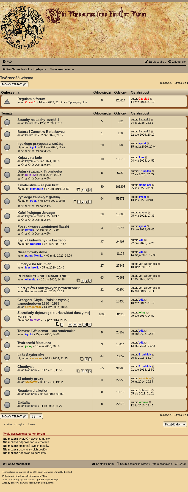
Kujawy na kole (29, 157)
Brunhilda (144, 171)
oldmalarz (36, 188)
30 (70, 324)
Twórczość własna (16, 78)
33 (84, 324)
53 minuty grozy (30, 378)
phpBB (30, 472)
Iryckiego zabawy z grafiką (38, 197)
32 (80, 324)
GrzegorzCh (33, 307)
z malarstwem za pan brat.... (39, 185)
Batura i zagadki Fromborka (39, 171)
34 (89, 324)
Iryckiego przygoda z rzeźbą (40, 143)
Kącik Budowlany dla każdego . (42, 240)
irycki (33, 147)
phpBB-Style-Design (47, 479)
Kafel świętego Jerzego (36, 213)
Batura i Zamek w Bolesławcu (41, 132)
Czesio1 (30, 102)
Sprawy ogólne (77, 102)
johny (142, 312)
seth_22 (30, 174)
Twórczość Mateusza (34, 343)
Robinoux (31, 291)
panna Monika (34, 255)
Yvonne (143, 402)
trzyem (29, 161)
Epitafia (23, 402)
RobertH (35, 244)
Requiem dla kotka (32, 390)
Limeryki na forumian (34, 264)
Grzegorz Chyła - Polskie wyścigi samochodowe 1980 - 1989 (43, 301)
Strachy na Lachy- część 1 (38, 120)
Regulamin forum (31, 99)
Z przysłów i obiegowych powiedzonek (48, 288)
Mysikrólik (32, 267)
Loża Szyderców (30, 355)
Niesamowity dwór (32, 252)
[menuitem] (7, 61)
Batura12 (31, 123)
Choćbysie (25, 367)
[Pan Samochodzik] (23, 27)
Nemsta (35, 320)
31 (75, 324)
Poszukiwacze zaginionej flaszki (43, 226)
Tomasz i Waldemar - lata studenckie (46, 331)
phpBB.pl (42, 476)
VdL (141, 240)
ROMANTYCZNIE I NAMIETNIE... (43, 276)
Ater (141, 157)
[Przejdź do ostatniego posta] (151, 98)
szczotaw (36, 358)
